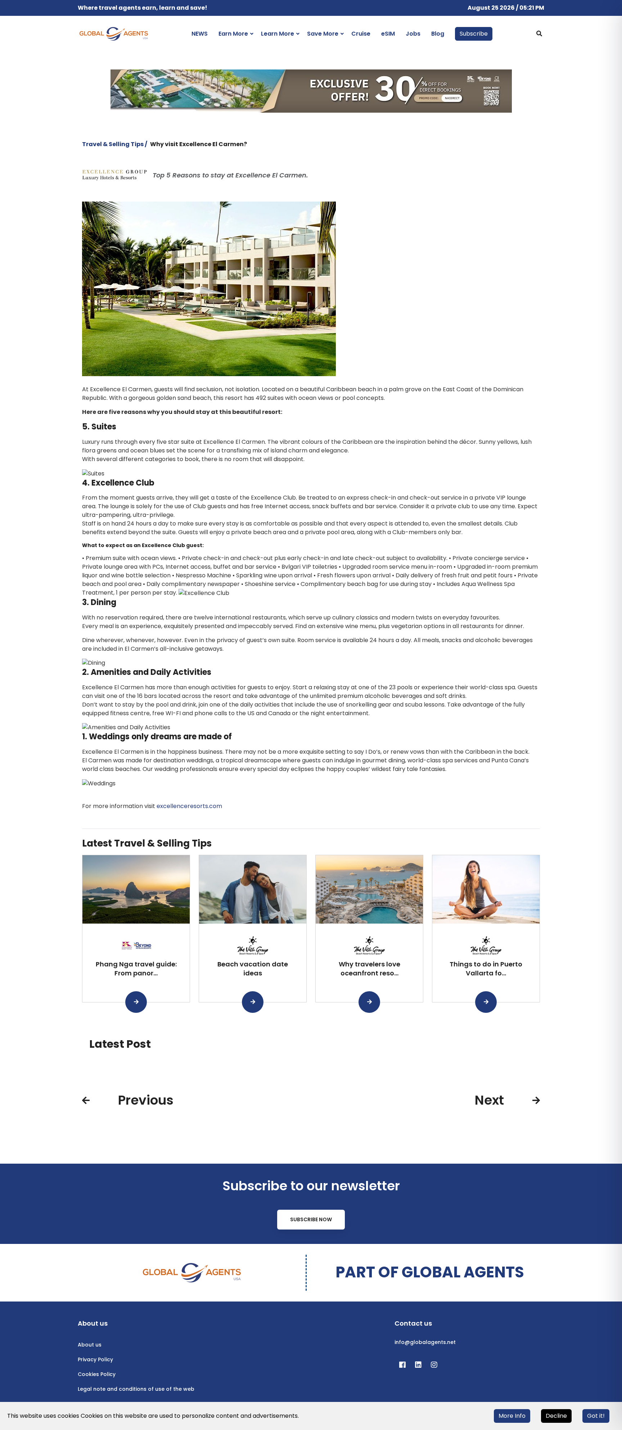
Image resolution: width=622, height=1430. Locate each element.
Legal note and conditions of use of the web (136, 1389)
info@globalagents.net (425, 1342)
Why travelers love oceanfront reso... (369, 969)
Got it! (596, 1416)
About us (90, 1344)
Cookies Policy (97, 1374)
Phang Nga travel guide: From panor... (136, 969)
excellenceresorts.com (189, 806)
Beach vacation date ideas (252, 969)
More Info (512, 1416)
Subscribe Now (311, 1219)
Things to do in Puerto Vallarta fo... (486, 969)
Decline (556, 1416)
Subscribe (474, 34)
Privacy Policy (95, 1359)
